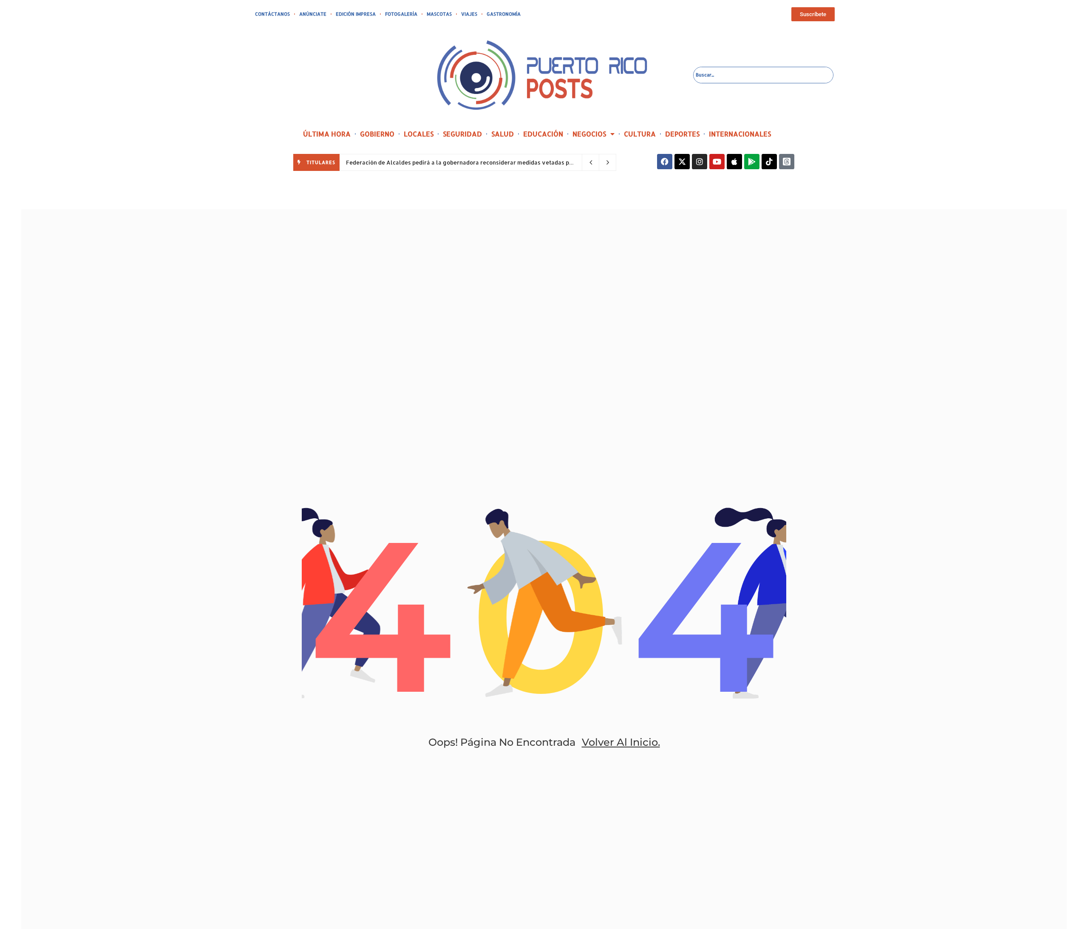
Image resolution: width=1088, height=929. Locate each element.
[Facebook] (664, 161)
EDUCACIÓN (543, 133)
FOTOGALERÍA (401, 14)
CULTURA (640, 133)
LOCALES (419, 133)
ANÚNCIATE (312, 14)
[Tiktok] (769, 161)
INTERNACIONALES (740, 133)
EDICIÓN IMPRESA (356, 14)
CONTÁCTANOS (272, 14)
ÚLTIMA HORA (327, 133)
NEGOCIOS (589, 133)
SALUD (502, 133)
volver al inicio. (621, 742)
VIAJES (469, 14)
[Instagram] (699, 161)
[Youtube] (717, 161)
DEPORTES (682, 133)
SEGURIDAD (462, 133)
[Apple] (734, 161)
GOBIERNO (377, 133)
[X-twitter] (682, 161)
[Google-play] (751, 161)
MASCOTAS (439, 14)
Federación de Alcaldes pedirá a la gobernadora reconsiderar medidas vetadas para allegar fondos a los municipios (506, 162)
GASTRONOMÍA (504, 14)
